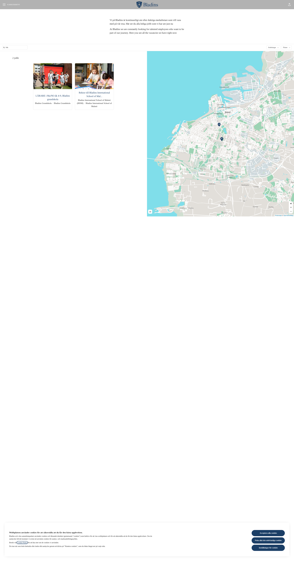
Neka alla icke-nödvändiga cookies (268, 540)
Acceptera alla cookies (268, 533)
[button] (289, 4)
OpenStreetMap (288, 215)
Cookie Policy (22, 543)
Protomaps (278, 215)
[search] (15, 47)
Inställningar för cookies (268, 548)
